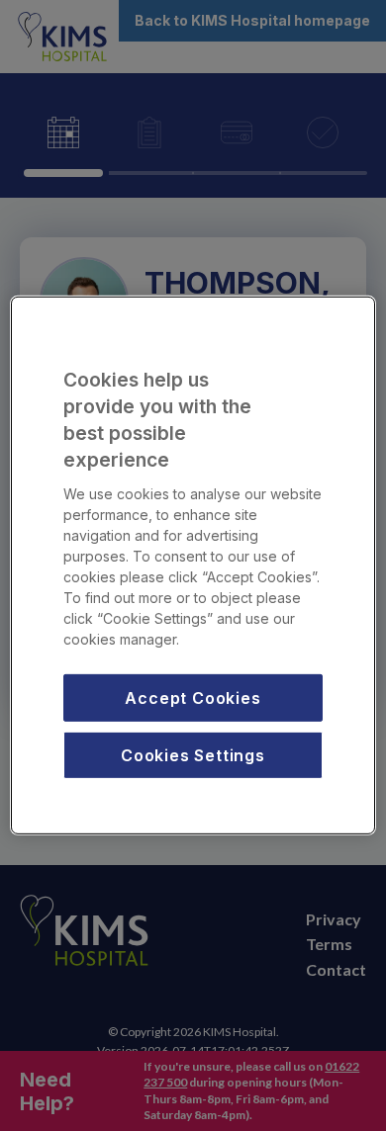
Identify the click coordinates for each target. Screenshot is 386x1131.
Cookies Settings (193, 755)
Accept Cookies (192, 697)
